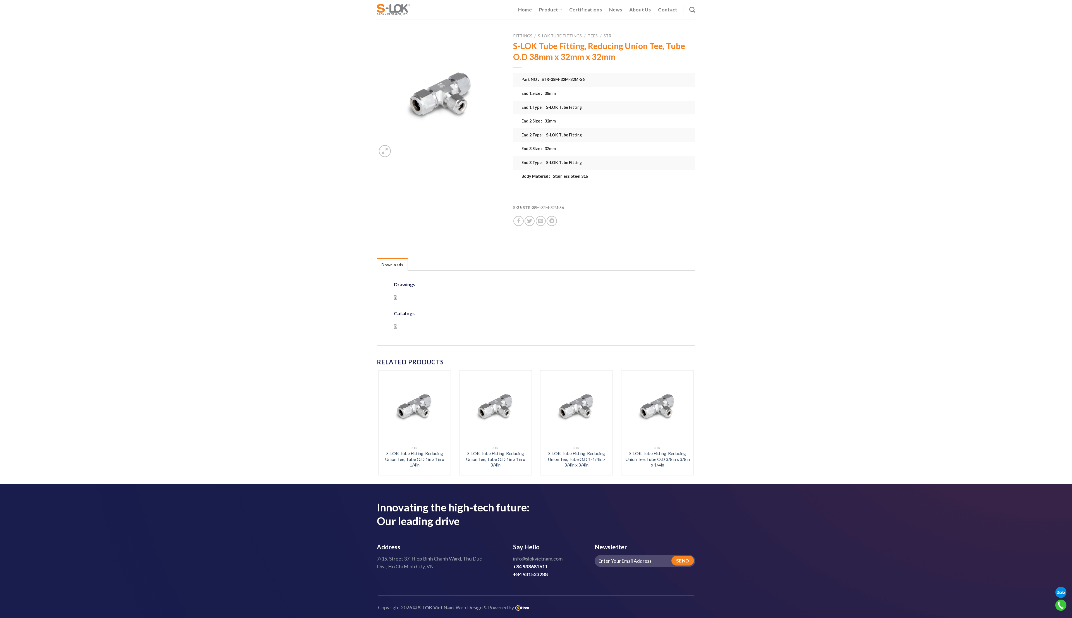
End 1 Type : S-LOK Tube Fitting (551, 107)
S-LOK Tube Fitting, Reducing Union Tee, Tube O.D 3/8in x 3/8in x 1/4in (657, 459)
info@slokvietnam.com (538, 559)
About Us (640, 10)
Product (548, 10)
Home (525, 10)
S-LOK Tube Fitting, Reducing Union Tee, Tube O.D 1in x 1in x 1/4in (414, 459)
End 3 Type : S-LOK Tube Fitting (551, 162)
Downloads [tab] (392, 264)
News (615, 10)
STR (607, 35)
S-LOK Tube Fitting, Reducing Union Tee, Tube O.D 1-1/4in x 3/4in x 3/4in (577, 459)
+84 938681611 (530, 566)
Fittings (522, 35)
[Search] (692, 9)
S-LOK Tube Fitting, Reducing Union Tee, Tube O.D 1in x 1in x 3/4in (495, 459)
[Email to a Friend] (541, 221)
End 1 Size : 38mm (538, 93)
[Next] (684, 410)
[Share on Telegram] (552, 221)
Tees (593, 35)
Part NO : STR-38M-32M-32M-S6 (553, 79)
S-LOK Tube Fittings (560, 35)
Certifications (585, 10)
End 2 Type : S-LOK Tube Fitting (551, 135)
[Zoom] (385, 151)
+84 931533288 (530, 574)
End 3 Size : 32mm (538, 148)
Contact (667, 10)
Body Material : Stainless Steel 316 (554, 176)
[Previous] (387, 410)
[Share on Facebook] (518, 221)
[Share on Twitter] (530, 221)
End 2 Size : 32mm (538, 121)
